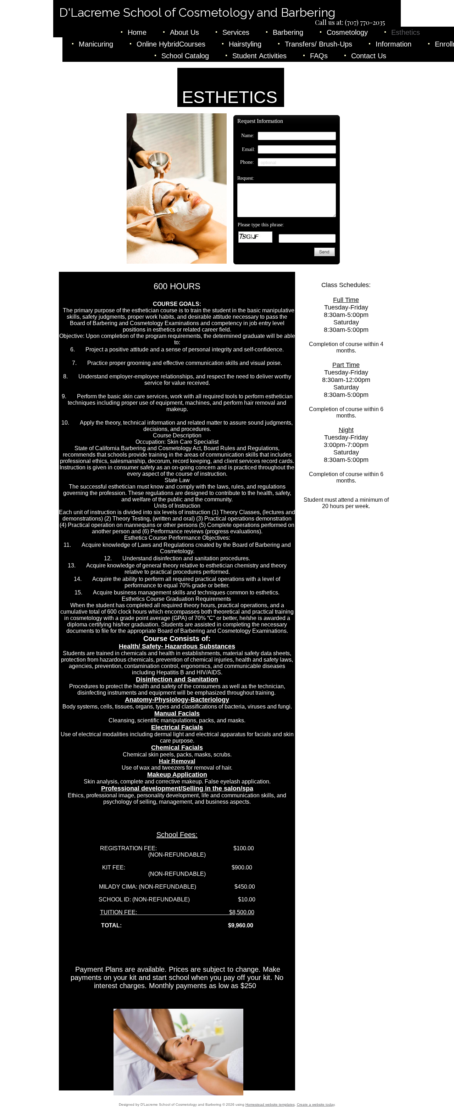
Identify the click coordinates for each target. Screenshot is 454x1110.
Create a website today (315, 1104)
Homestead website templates (270, 1104)
